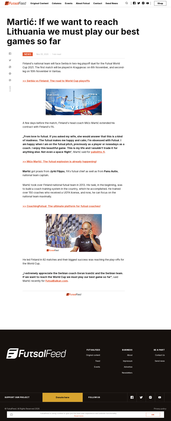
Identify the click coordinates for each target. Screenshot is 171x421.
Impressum (127, 361)
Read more (78, 416)
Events (69, 3)
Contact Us (160, 355)
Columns (56, 3)
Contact (97, 3)
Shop (160, 3)
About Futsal (83, 3)
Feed (98, 361)
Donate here (62, 397)
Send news (160, 361)
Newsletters (127, 373)
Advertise (128, 367)
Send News (112, 3)
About (129, 355)
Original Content (39, 3)
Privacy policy (160, 409)
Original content (93, 355)
